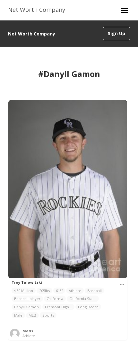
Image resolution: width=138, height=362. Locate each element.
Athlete (75, 290)
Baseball (94, 290)
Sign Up (116, 33)
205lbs (44, 290)
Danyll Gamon (26, 306)
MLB (32, 315)
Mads (27, 330)
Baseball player (27, 298)
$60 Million (23, 290)
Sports (48, 315)
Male (18, 315)
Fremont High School (59, 306)
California (55, 298)
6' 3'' (59, 290)
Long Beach (88, 306)
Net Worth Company (36, 9)
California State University (84, 298)
